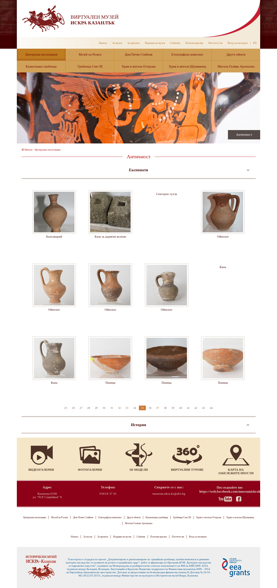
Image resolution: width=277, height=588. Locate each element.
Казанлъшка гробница (41, 66)
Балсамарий (54, 221)
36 (150, 407)
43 (203, 407)
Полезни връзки (194, 42)
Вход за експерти (238, 42)
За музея (117, 42)
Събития (175, 42)
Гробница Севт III (90, 66)
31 (111, 407)
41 (188, 407)
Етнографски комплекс (187, 54)
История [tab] (138, 425)
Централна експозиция (41, 54)
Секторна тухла (166, 221)
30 (104, 407)
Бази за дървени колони (110, 221)
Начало (103, 42)
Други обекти (236, 54)
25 (65, 407)
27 (81, 407)
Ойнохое (223, 221)
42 (195, 407)
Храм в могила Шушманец (187, 66)
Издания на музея (155, 42)
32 (119, 407)
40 (180, 407)
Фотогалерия (90, 469)
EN (255, 42)
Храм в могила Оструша (139, 66)
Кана (223, 294)
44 (211, 407)
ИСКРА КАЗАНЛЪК (93, 22)
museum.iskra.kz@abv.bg (168, 493)
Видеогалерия (41, 469)
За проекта (133, 42)
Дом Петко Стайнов (138, 54)
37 (157, 407)
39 (173, 407)
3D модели (138, 469)
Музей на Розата (90, 54)
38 (165, 407)
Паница (110, 367)
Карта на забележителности (236, 471)
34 (134, 407)
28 (88, 407)
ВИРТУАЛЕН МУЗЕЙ (95, 17)
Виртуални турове (187, 469)
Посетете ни (215, 42)
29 (96, 407)
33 (127, 407)
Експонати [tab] (138, 170)
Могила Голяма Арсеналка (236, 66)
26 (73, 407)
